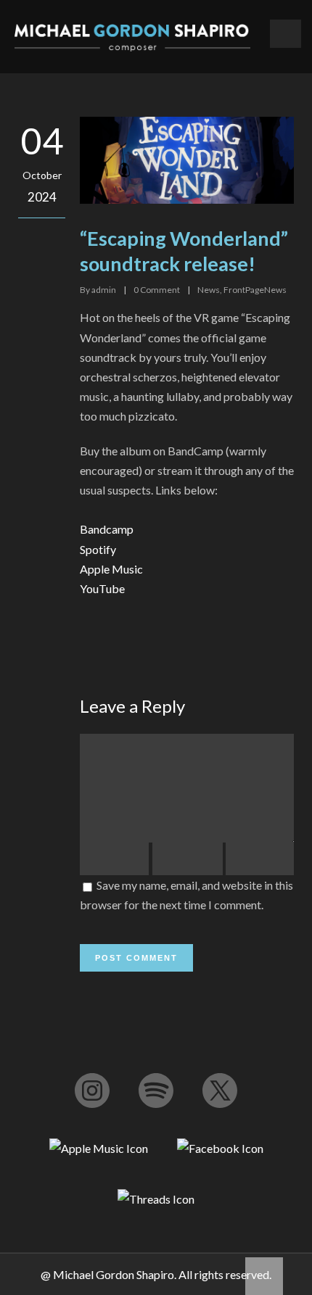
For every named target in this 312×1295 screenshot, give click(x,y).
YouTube (102, 588)
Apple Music (111, 569)
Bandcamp (107, 529)
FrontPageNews (255, 289)
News (208, 289)
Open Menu (285, 34)
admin (103, 289)
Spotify (98, 549)
